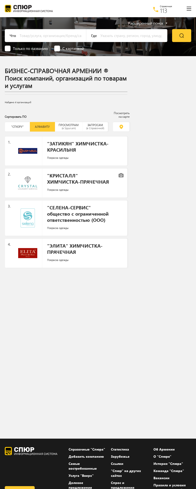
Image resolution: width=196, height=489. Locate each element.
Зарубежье (120, 456)
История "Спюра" (168, 463)
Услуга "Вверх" (81, 475)
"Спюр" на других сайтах (126, 473)
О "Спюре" (162, 456)
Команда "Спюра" (168, 470)
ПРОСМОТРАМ (69, 126)
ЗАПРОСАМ (95, 126)
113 (163, 10)
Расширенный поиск (145, 23)
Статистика (120, 449)
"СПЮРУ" (17, 126)
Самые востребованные (83, 466)
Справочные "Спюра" (87, 449)
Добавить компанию (86, 456)
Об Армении (164, 449)
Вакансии (161, 478)
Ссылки (117, 463)
